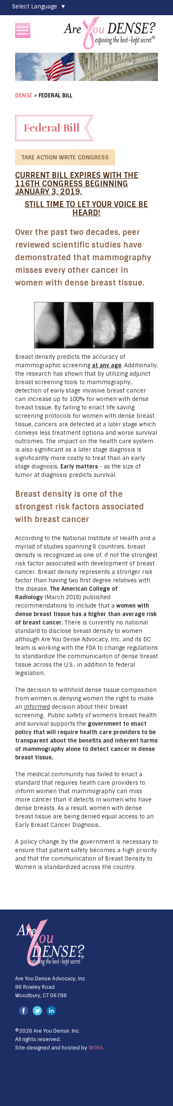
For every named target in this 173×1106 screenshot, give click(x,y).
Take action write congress (65, 157)
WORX (96, 1047)
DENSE (23, 95)
